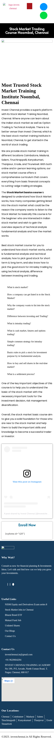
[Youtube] (13, 584)
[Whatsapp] (43, 15)
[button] (29, 6)
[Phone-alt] (43, 7)
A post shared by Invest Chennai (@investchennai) (28, 513)
